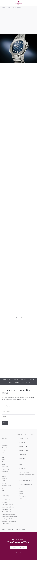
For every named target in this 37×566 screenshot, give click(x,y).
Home (3, 7)
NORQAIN (4, 481)
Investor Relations (26, 481)
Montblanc (4, 478)
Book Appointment (9, 368)
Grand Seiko (5, 471)
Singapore (7, 380)
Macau (28, 383)
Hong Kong (19, 383)
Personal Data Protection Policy (27, 474)
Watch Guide (24, 447)
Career (22, 464)
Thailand (24, 380)
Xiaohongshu (23, 496)
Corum (3, 464)
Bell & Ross (4, 448)
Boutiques (5, 496)
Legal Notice (24, 468)
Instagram (22, 491)
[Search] (34, 3)
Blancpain (4, 450)
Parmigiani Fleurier (6, 486)
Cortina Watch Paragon (7, 505)
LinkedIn (21, 494)
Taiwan (31, 380)
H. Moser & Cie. (6, 474)
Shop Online (24, 439)
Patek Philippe (17, 7)
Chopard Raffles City (7, 512)
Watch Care (24, 451)
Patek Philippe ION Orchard (8, 519)
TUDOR (3, 488)
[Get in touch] (33, 562)
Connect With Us (26, 485)
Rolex (3, 443)
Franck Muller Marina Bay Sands (9, 516)
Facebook (22, 489)
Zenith (3, 490)
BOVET (3, 452)
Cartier (3, 459)
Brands (9, 7)
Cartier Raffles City (6, 509)
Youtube (21, 498)
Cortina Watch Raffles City (8, 507)
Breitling (4, 455)
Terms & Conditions (24, 472)
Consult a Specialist (18, 547)
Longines (4, 476)
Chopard (4, 462)
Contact (23, 459)
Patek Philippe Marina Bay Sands (9, 521)
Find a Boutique (26, 368)
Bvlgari (3, 457)
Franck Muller (5, 467)
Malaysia (16, 380)
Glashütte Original (6, 469)
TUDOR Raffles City (6, 524)
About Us (23, 455)
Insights (23, 443)
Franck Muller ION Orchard (8, 514)
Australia (10, 383)
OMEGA (4, 483)
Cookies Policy (23, 477)
